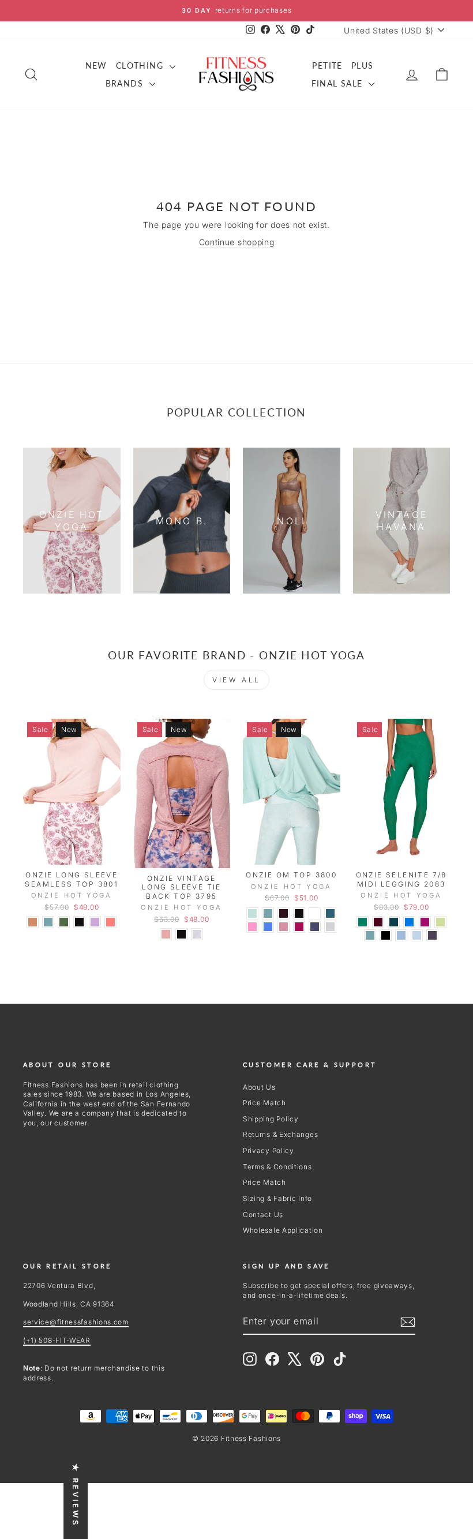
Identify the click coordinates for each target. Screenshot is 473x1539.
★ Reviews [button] (75, 1495)
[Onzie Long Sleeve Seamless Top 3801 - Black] (79, 922)
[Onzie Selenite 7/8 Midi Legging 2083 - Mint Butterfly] (440, 922)
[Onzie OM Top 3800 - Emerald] (330, 913)
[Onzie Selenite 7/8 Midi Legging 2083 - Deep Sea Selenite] (393, 922)
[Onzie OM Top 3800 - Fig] (283, 913)
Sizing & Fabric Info (277, 1198)
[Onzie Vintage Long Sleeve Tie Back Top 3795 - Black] (181, 934)
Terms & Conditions (277, 1166)
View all (236, 679)
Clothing (141, 65)
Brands (126, 83)
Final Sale (338, 83)
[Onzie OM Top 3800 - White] (314, 913)
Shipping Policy (271, 1118)
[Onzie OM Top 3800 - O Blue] (314, 926)
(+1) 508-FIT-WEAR (57, 1340)
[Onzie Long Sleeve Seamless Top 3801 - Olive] (63, 922)
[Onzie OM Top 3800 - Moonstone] (267, 913)
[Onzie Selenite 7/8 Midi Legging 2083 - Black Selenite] (385, 935)
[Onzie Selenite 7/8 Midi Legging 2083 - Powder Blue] (401, 935)
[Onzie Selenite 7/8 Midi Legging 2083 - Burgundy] (378, 922)
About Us (259, 1087)
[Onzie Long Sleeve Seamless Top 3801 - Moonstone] (48, 922)
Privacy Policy (268, 1150)
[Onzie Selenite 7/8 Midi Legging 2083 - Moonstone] (370, 935)
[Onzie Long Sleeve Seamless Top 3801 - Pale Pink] (32, 922)
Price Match (264, 1102)
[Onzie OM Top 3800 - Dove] (330, 926)
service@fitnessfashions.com (76, 1321)
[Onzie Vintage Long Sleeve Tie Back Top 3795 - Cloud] (197, 934)
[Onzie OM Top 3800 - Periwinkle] (267, 926)
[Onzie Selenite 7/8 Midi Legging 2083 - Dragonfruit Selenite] (424, 922)
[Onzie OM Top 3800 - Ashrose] (283, 926)
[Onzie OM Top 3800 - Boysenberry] (299, 926)
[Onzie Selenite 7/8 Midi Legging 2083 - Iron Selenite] (432, 935)
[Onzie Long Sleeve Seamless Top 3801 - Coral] (110, 922)
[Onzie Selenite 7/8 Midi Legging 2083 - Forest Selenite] (362, 922)
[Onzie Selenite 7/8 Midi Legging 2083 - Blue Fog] (416, 935)
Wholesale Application (283, 1230)
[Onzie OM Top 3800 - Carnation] (252, 926)
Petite (327, 65)
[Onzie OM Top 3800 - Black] (299, 913)
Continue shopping (237, 242)
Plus (362, 65)
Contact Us (263, 1214)
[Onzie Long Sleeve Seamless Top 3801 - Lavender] (94, 922)
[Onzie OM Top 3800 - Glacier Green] (252, 913)
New (96, 65)
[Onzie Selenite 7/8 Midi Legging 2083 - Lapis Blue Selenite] (409, 922)
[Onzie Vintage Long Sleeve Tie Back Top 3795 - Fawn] (165, 934)
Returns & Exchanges (280, 1134)
